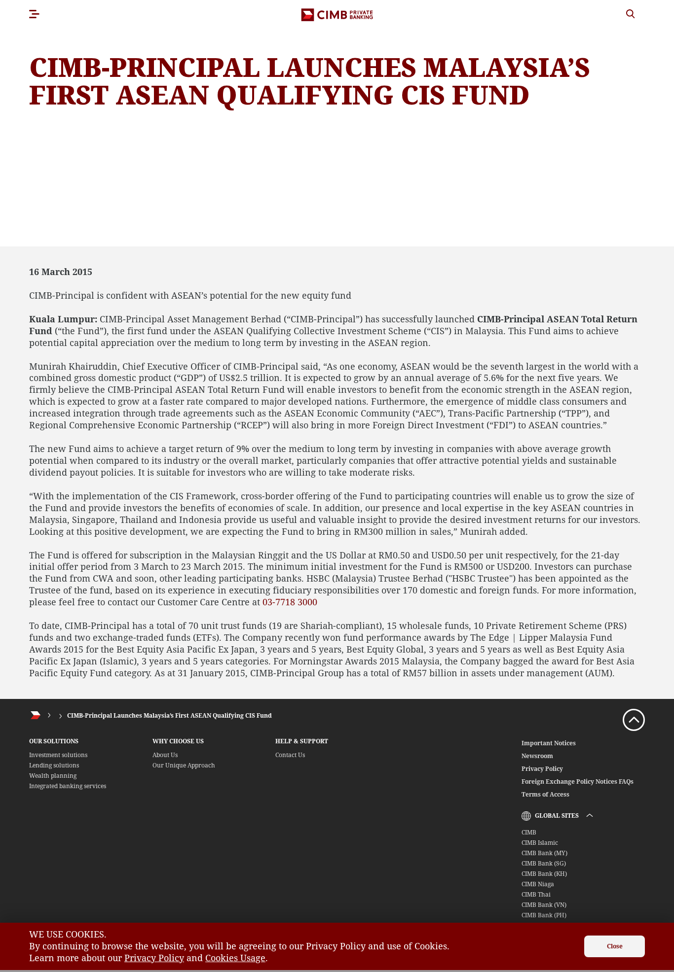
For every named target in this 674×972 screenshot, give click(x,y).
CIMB (529, 832)
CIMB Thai (536, 894)
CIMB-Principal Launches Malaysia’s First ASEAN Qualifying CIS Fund (169, 715)
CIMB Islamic (540, 842)
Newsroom (537, 756)
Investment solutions (58, 755)
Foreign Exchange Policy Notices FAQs (578, 781)
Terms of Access (545, 794)
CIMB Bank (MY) (544, 853)
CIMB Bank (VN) (544, 905)
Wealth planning (52, 775)
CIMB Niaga (538, 884)
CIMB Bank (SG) (544, 863)
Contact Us (290, 755)
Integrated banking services (67, 786)
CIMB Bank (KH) (544, 873)
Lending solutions (54, 765)
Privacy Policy (542, 768)
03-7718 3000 (289, 602)
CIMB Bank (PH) (544, 915)
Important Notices (549, 743)
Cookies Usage (235, 958)
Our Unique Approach (183, 765)
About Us (165, 755)
